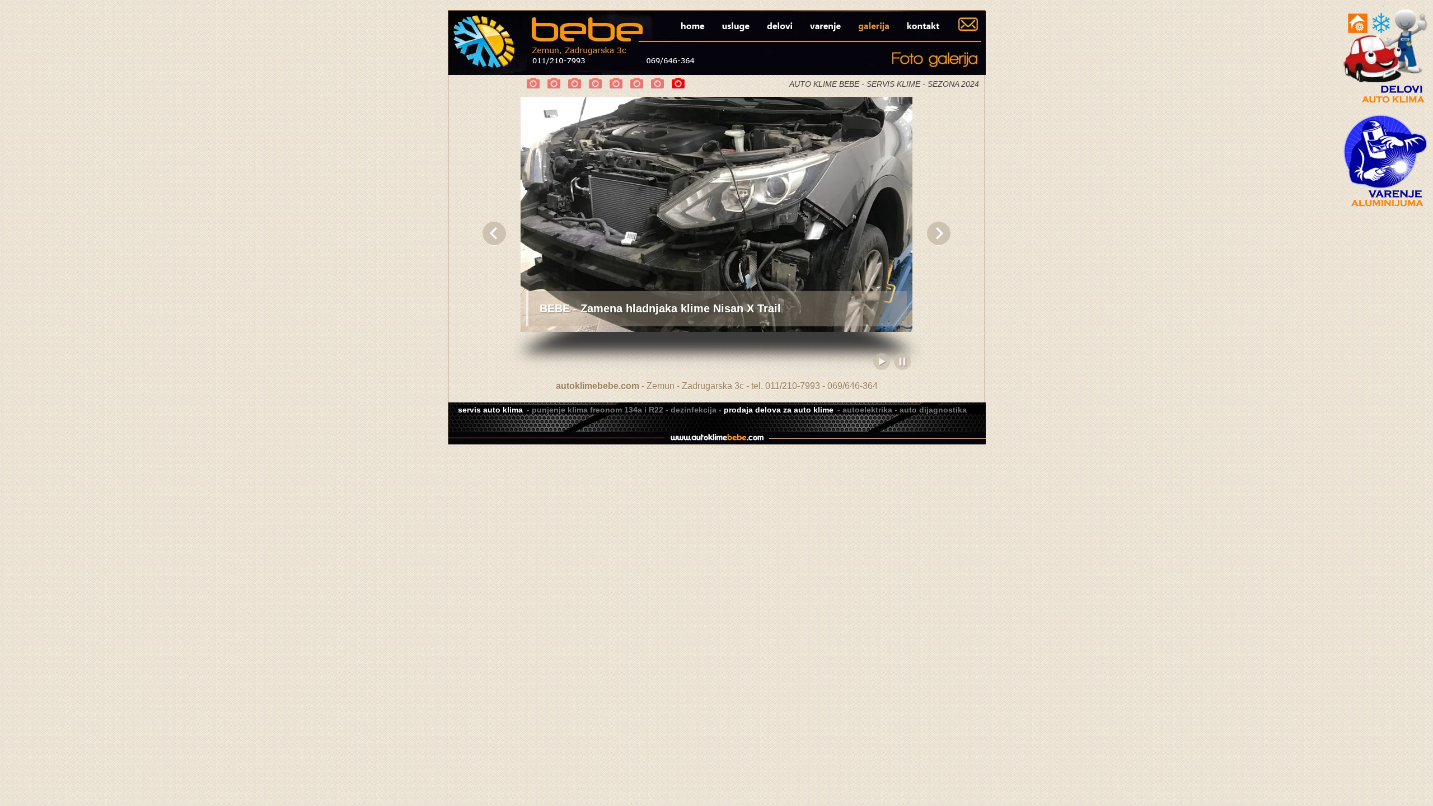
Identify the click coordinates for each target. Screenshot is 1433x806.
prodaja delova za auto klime (778, 409)
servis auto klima (490, 409)
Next (938, 233)
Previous (494, 233)
